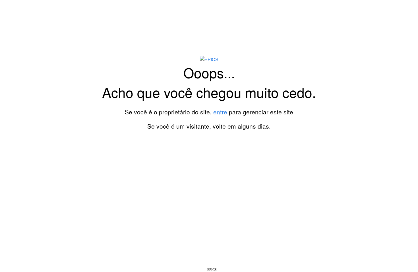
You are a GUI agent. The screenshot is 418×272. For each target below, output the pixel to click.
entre (220, 112)
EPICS (212, 270)
